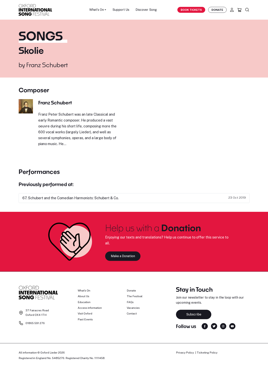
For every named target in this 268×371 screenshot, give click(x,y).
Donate (217, 9)
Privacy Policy (185, 352)
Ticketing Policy (207, 352)
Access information (90, 307)
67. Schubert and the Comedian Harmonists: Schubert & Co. (70, 198)
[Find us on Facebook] (204, 326)
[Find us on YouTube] (232, 326)
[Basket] (239, 10)
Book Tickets (191, 9)
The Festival (134, 296)
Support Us (120, 10)
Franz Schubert (47, 64)
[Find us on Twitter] (214, 326)
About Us (83, 296)
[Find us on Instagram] (223, 326)
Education (84, 302)
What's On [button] (96, 10)
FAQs (130, 302)
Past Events (85, 319)
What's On (84, 290)
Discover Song (146, 10)
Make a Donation (123, 256)
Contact (132, 313)
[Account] (232, 9)
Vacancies (133, 307)
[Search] (247, 9)
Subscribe (193, 314)
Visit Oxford (85, 313)
